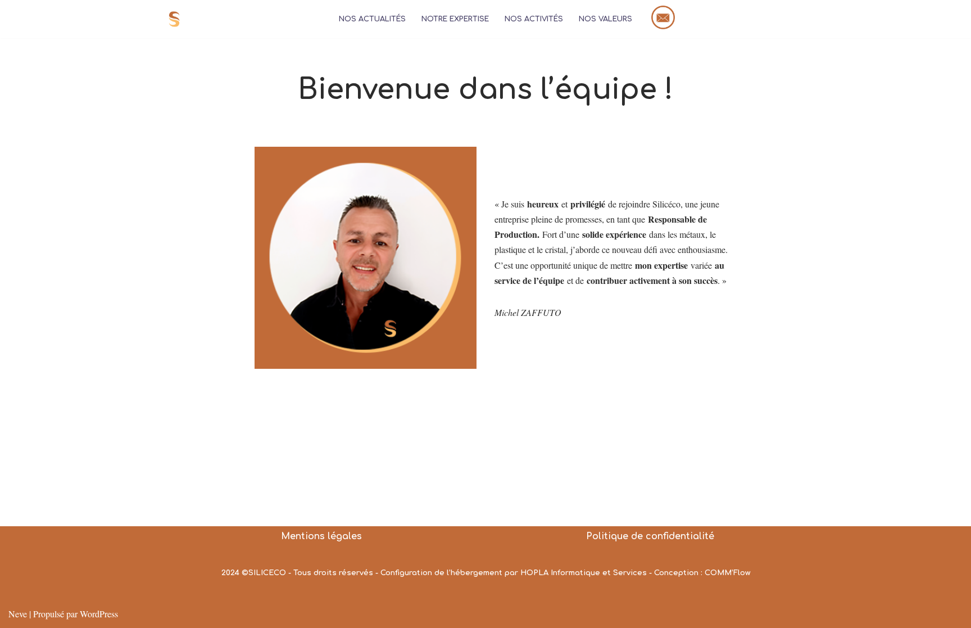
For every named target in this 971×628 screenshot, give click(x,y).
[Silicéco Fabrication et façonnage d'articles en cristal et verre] (177, 19)
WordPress (99, 614)
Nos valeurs (605, 19)
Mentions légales (321, 536)
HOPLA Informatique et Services (583, 573)
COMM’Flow (727, 573)
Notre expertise (455, 19)
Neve (17, 614)
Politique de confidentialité (650, 536)
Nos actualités (372, 19)
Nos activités (534, 19)
